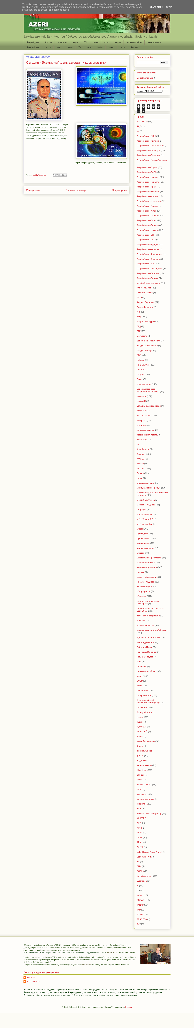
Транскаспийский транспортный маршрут (148, 701)
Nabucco (141, 895)
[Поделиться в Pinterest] (65, 175)
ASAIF (140, 832)
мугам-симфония (145, 548)
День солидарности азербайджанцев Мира (148, 390)
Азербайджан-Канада (147, 206)
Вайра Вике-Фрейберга (148, 340)
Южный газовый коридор (149, 813)
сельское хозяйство (146, 671)
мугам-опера (143, 543)
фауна (140, 746)
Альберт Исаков (144, 292)
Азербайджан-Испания (148, 191)
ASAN (139, 837)
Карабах (141, 454)
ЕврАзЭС (141, 401)
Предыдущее (119, 190)
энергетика (142, 804)
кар (138, 444)
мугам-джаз (142, 533)
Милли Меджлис (145, 514)
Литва (139, 478)
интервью (141, 420)
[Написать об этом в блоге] (57, 175)
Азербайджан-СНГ (146, 235)
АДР (139, 126)
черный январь (144, 765)
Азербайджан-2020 (146, 136)
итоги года (142, 439)
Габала (140, 360)
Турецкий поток (144, 712)
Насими (140, 572)
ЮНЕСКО (141, 818)
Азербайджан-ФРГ (146, 263)
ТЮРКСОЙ (142, 731)
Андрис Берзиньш (145, 302)
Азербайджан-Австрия (148, 141)
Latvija (48, 47)
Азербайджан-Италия (147, 196)
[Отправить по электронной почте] (54, 175)
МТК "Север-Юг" (145, 519)
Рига (139, 661)
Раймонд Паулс (144, 647)
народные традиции (147, 567)
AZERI (140, 847)
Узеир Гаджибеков (146, 741)
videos (111, 47)
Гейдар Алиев (144, 365)
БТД (139, 326)
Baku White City (144, 857)
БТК (138, 331)
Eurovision (142, 881)
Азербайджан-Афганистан (150, 145)
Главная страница (76, 190)
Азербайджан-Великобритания (152, 160)
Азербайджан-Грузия (147, 167)
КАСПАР (141, 459)
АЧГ (138, 312)
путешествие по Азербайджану (152, 630)
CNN (139, 866)
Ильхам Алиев (144, 415)
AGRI (139, 828)
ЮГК (139, 808)
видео (118, 42)
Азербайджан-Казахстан (149, 201)
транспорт (142, 707)
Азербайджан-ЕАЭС (147, 172)
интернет (141, 425)
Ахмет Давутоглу (145, 307)
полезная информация (148, 615)
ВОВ (139, 355)
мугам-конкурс (144, 538)
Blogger (128, 1007)
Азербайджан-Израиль (148, 182)
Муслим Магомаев (146, 562)
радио (95, 42)
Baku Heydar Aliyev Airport (149, 852)
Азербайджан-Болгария (148, 155)
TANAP (140, 905)
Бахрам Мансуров (146, 321)
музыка (140, 553)
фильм (140, 755)
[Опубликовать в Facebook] (62, 175)
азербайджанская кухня (148, 283)
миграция (141, 509)
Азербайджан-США (146, 239)
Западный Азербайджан (149, 406)
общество (141, 596)
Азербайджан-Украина (148, 249)
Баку (139, 316)
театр (139, 685)
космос (140, 463)
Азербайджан (33, 42)
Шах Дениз (142, 770)
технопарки (142, 690)
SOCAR (140, 900)
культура (141, 468)
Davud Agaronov (145, 876)
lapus (122, 47)
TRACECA (142, 919)
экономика (142, 794)
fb (138, 885)
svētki (59, 47)
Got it (169, 7)
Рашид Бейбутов (145, 657)
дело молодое (144, 384)
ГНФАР (140, 369)
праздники (62, 42)
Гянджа (140, 374)
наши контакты (154, 42)
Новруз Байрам (144, 586)
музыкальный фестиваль (149, 557)
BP (138, 861)
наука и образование (147, 577)
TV (85, 42)
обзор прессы (143, 591)
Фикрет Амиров (144, 751)
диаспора (141, 396)
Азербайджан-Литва (147, 220)
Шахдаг (140, 775)
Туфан (140, 722)
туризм (140, 717)
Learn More (156, 7)
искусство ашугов (145, 430)
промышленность (145, 625)
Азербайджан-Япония (147, 278)
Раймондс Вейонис (146, 652)
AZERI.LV (31, 977)
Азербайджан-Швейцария (149, 268)
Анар (139, 297)
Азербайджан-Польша (148, 225)
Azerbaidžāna (33, 47)
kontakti (134, 47)
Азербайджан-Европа (147, 177)
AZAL (139, 842)
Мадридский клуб (145, 483)
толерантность (144, 695)
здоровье (141, 410)
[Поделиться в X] (59, 175)
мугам (140, 529)
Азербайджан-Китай (147, 211)
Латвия (48, 42)
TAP (139, 910)
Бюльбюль (142, 336)
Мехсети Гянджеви (146, 504)
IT (138, 890)
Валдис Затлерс (145, 350)
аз (138, 131)
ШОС (139, 789)
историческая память (147, 435)
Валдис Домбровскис (147, 345)
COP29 (140, 871)
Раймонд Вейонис (146, 642)
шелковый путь (144, 784)
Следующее (33, 190)
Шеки (139, 779)
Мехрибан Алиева (146, 500)
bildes (100, 47)
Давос (140, 379)
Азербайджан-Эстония (148, 273)
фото (106, 42)
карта (75, 42)
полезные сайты (134, 42)
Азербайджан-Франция (148, 259)
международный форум (149, 488)
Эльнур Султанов (145, 799)
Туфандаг (141, 726)
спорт (139, 676)
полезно (141, 620)
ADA (139, 823)
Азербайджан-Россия (147, 230)
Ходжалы (141, 760)
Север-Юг (142, 666)
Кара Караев (143, 449)
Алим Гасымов (144, 287)
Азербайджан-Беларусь (148, 150)
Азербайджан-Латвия (147, 215)
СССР (140, 681)
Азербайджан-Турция (147, 244)
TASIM (140, 914)
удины (140, 736)
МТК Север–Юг (144, 524)
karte (70, 47)
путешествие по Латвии (148, 637)
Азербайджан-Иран (146, 186)
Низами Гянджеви (145, 582)
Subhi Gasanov (33, 981)
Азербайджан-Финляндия (149, 254)
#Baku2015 (142, 121)
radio (89, 47)
